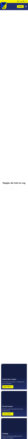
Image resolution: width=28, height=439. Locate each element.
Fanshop (20, 6)
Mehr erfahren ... (8, 386)
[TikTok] (21, 1)
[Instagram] (19, 1)
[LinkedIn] (23, 1)
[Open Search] (26, 1)
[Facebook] (17, 1)
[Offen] (26, 6)
